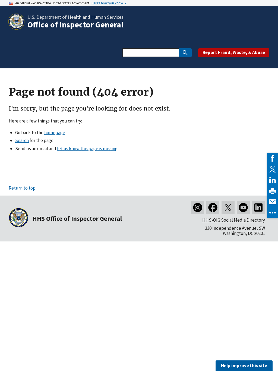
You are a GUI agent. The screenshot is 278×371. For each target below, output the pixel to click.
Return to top (22, 188)
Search (22, 140)
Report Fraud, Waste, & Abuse (234, 52)
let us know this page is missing (87, 149)
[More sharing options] (272, 212)
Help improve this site (244, 366)
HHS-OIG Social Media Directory (233, 220)
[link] (272, 158)
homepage (54, 133)
